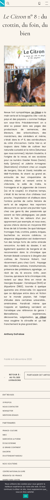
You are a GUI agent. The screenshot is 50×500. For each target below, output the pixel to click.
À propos (7, 402)
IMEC (5, 435)
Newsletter (8, 411)
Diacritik (7, 451)
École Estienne (9, 443)
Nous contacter (10, 406)
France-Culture (10, 430)
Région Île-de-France (12, 475)
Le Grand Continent (12, 447)
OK (25, 496)
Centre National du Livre (14, 471)
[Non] (46, 490)
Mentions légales (10, 415)
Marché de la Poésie (12, 439)
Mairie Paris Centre (11, 480)
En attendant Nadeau (12, 456)
